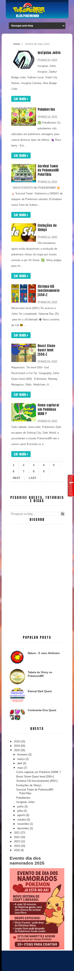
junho (20, 806)
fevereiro (22, 754)
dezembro (23, 828)
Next (16, 477)
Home (16, 44)
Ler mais (20, 98)
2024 (17, 845)
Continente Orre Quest (42, 710)
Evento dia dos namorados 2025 (27, 860)
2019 (17, 745)
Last (32, 477)
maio (20, 767)
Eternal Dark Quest (40, 691)
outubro (22, 819)
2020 (17, 750)
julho (20, 810)
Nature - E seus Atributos (44, 653)
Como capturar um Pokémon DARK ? (48, 409)
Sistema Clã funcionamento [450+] (49, 290)
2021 (17, 832)
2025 (17, 850)
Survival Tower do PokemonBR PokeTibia (48, 170)
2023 (17, 841)
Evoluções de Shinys (47, 227)
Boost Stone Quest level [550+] (46, 350)
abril (20, 763)
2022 (17, 837)
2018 (17, 741)
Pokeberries (46, 109)
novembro (23, 823)
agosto (21, 815)
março (21, 759)
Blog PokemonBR (27, 16)
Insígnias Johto (49, 52)
